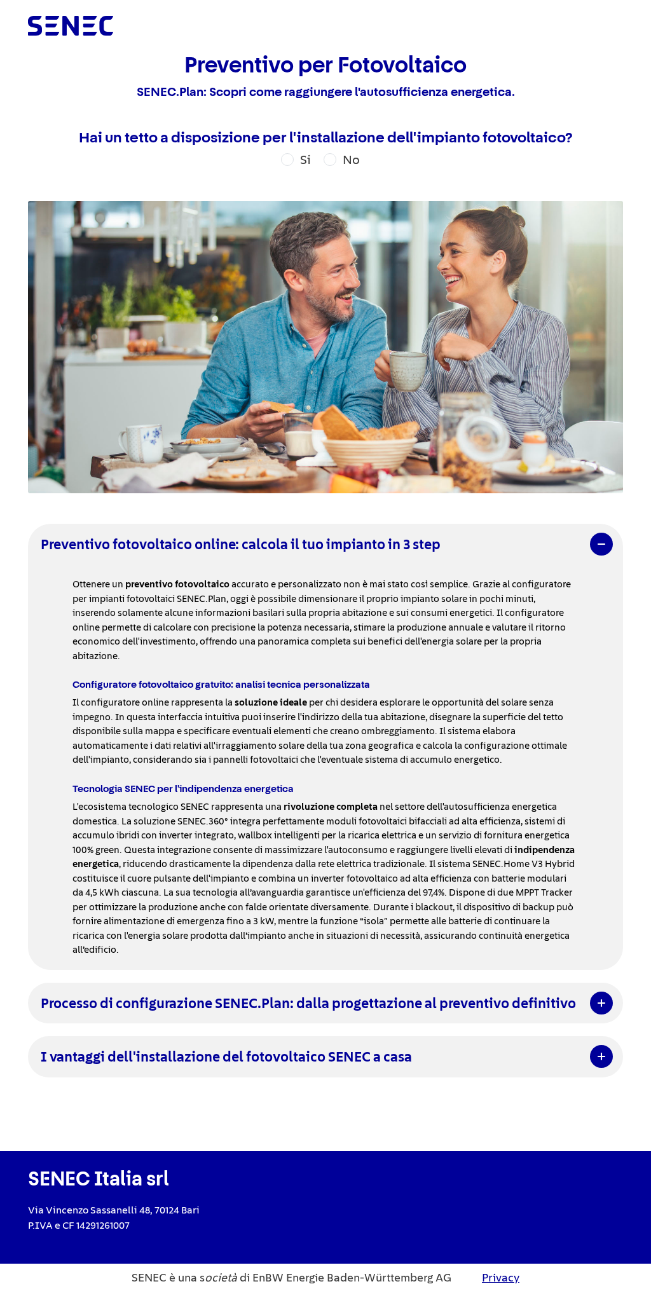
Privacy (500, 1277)
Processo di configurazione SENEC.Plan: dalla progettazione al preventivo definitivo (308, 1003)
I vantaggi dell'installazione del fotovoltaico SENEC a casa (226, 1056)
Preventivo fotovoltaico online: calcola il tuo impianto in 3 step (241, 544)
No (351, 159)
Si (305, 159)
